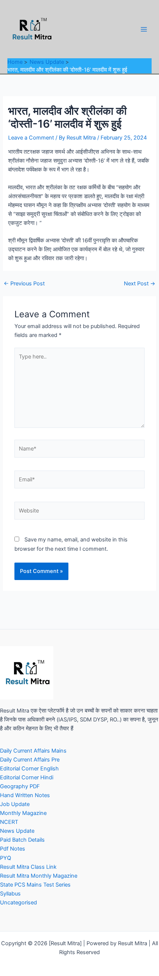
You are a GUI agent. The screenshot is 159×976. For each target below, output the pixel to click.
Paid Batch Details (22, 839)
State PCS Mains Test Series (35, 884)
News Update (17, 831)
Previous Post (24, 283)
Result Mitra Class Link (28, 867)
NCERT (9, 822)
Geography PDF (20, 786)
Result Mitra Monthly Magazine (38, 875)
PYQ (5, 858)
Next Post (139, 283)
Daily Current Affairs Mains (33, 750)
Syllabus (10, 893)
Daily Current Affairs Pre (30, 759)
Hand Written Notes (25, 795)
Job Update (15, 804)
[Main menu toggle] (144, 29)
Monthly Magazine (23, 813)
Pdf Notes (12, 848)
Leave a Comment (31, 137)
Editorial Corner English (29, 768)
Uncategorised (18, 902)
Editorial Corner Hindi (26, 777)
